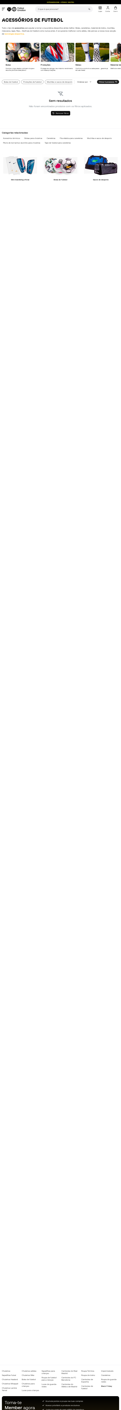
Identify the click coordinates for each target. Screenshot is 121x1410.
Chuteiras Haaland (10, 1379)
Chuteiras (6, 1371)
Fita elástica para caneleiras (71, 138)
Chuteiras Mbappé (10, 1384)
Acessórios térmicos (11, 138)
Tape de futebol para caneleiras (58, 143)
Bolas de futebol (29, 1379)
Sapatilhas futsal (9, 1375)
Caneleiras (51, 138)
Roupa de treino (88, 1375)
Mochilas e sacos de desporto (99, 138)
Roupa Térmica (87, 1371)
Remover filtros (62, 113)
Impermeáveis (107, 1371)
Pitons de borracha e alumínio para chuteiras (21, 143)
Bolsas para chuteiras (33, 138)
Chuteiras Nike (28, 1375)
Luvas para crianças (30, 1390)
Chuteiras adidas (29, 1371)
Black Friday (106, 1386)
